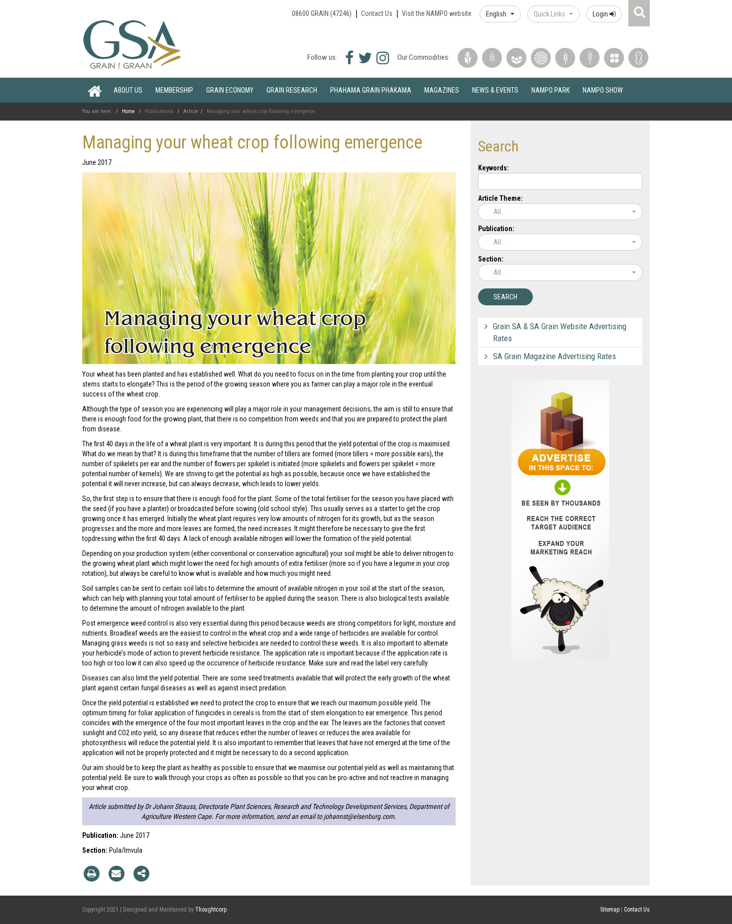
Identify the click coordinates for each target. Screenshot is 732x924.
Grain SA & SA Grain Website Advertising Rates (559, 332)
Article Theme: (500, 198)
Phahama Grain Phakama (370, 90)
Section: (490, 259)
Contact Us (376, 13)
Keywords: (493, 168)
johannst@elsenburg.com (359, 816)
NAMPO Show (603, 90)
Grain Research (291, 90)
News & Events (495, 90)
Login (601, 14)
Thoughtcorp (211, 909)
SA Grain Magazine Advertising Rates (554, 356)
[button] (500, 13)
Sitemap (609, 909)
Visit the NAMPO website (437, 13)
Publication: (496, 229)
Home (94, 90)
